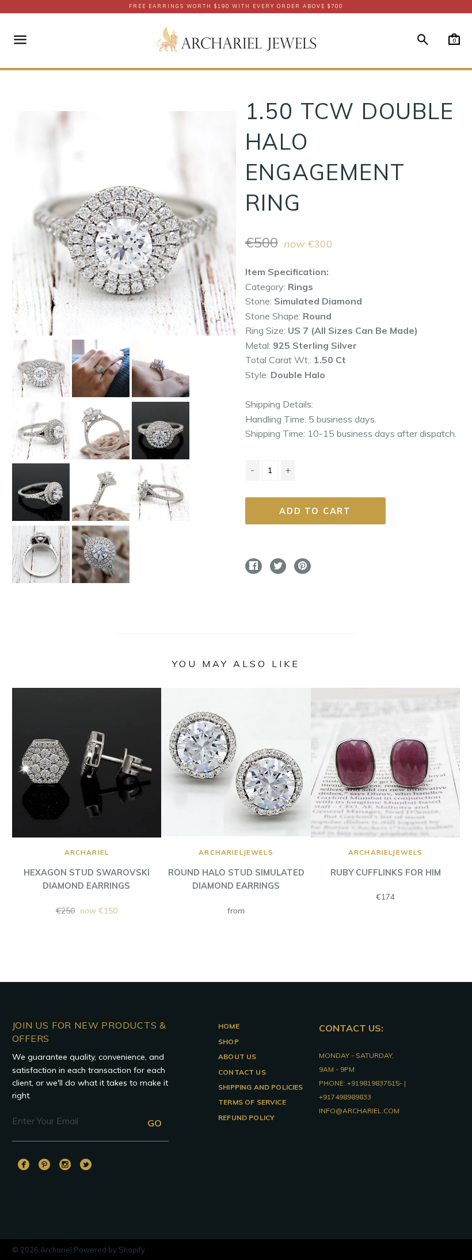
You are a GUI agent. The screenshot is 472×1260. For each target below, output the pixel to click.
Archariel (56, 1249)
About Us (237, 1056)
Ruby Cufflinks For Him (385, 862)
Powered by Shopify (109, 1249)
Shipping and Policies (260, 1087)
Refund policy (246, 1117)
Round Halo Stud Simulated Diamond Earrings (236, 869)
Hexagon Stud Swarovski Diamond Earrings (87, 869)
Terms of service (252, 1102)
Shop (228, 1041)
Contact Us (242, 1072)
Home (228, 1026)
